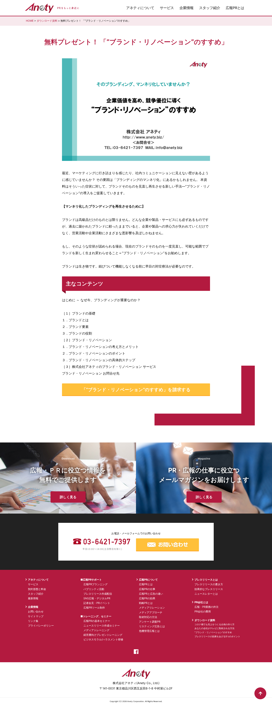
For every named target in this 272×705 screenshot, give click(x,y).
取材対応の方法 (148, 617)
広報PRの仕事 (147, 589)
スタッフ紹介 (209, 8)
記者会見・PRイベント (96, 602)
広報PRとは (235, 8)
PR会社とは (201, 602)
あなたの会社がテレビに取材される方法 (214, 628)
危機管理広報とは (149, 630)
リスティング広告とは (152, 626)
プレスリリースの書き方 (208, 584)
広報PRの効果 (147, 598)
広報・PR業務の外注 (206, 606)
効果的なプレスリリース (208, 589)
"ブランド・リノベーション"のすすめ (213, 632)
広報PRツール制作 (94, 607)
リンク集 (33, 620)
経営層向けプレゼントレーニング (102, 634)
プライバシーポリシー (41, 625)
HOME (29, 20)
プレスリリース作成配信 (97, 593)
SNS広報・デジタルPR (96, 598)
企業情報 (186, 8)
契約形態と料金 (37, 589)
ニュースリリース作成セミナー (101, 625)
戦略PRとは (146, 602)
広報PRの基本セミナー (96, 620)
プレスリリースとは (206, 579)
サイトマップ (35, 616)
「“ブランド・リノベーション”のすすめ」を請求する (136, 389)
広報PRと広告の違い (151, 593)
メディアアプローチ (150, 612)
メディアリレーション (152, 607)
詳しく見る (68, 497)
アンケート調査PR (149, 621)
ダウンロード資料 (47, 20)
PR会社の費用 (202, 611)
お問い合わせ (35, 611)
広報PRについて (148, 579)
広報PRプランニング (95, 584)
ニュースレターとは (206, 593)
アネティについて (140, 8)
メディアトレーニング (96, 630)
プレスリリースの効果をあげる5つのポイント (217, 636)
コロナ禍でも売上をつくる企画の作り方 (214, 624)
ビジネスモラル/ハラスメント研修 (103, 639)
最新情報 (33, 598)
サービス (167, 8)
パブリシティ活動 (93, 589)
